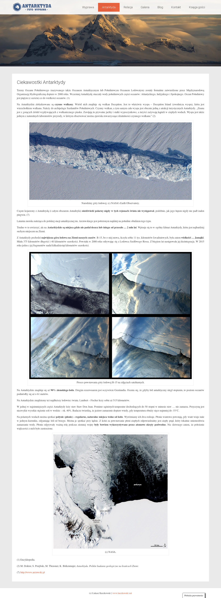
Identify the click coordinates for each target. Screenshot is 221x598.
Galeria (145, 7)
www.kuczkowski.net (122, 593)
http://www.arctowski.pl (32, 572)
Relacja (128, 7)
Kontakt (176, 7)
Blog (160, 7)
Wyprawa (88, 7)
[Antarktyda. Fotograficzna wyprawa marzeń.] (32, 7)
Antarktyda (109, 7)
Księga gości (197, 7)
